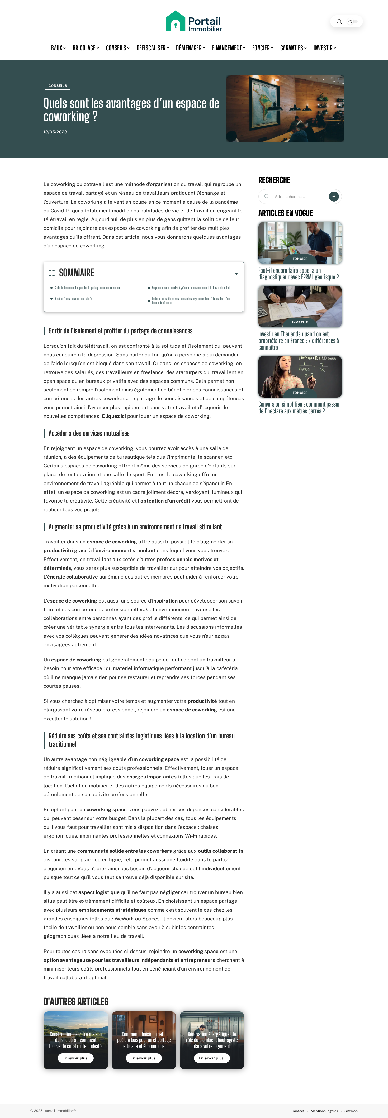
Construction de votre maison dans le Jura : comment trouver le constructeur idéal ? (75, 1040)
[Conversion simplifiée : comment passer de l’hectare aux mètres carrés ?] (300, 377)
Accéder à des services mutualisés (73, 298)
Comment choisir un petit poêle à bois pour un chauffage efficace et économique (144, 1040)
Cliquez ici (114, 416)
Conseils (58, 86)
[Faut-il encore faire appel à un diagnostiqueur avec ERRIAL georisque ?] (300, 243)
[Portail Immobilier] (194, 21)
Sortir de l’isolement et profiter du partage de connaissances (87, 287)
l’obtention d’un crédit (164, 501)
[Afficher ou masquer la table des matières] (166, 273)
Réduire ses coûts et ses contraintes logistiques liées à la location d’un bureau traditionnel (191, 300)
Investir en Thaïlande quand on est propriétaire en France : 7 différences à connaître (298, 340)
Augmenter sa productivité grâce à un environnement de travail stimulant (191, 287)
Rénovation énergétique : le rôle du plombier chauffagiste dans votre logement (212, 1040)
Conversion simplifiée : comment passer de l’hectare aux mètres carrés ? (299, 407)
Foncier (300, 259)
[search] (339, 21)
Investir (300, 322)
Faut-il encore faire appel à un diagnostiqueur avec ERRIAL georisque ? (298, 273)
